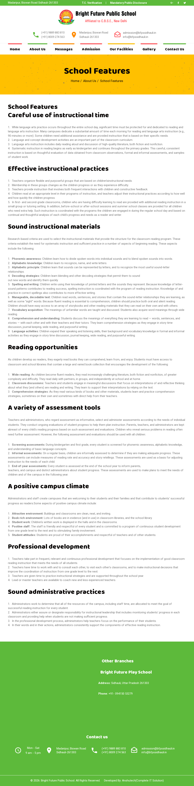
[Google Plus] (172, 3)
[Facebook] (178, 3)
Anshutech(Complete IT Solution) (143, 780)
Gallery (149, 49)
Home (15, 49)
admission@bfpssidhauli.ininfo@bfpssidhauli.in (158, 750)
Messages (64, 49)
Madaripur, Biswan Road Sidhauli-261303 (71, 750)
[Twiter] (184, 3)
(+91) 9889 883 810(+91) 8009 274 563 (114, 750)
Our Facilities (121, 49)
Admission (91, 49)
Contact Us (174, 49)
